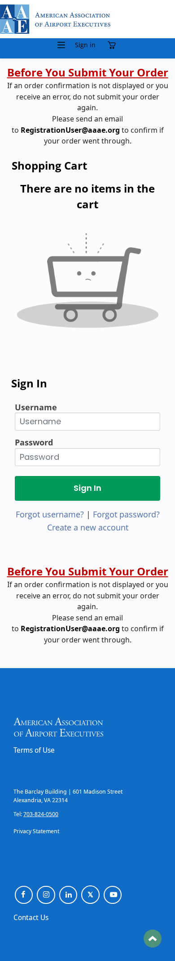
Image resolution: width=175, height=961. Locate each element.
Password (34, 442)
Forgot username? (50, 514)
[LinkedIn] (68, 895)
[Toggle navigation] (61, 45)
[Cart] (113, 45)
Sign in (85, 45)
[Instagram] (46, 895)
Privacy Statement (36, 831)
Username (36, 407)
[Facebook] (24, 895)
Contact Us (30, 917)
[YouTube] (113, 895)
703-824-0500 (40, 814)
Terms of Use (34, 750)
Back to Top (153, 939)
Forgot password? (126, 514)
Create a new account (87, 527)
